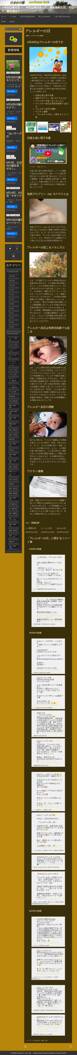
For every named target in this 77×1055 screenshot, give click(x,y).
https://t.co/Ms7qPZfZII (47, 761)
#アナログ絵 (46, 1028)
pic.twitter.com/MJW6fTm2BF (48, 807)
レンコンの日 (46, 528)
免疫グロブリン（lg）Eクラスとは (50, 98)
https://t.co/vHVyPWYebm (47, 972)
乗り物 (11, 396)
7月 (10, 317)
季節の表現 (12, 424)
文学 (10, 450)
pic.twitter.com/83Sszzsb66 (47, 705)
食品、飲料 (12, 546)
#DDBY (58, 741)
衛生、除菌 (12, 513)
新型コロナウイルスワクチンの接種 (49, 500)
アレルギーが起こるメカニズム (49, 101)
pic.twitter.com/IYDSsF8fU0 (48, 1007)
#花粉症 (41, 616)
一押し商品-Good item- (62, 16)
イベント (11, 344)
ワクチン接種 (41, 111)
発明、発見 (12, 488)
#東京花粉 (49, 616)
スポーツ (11, 369)
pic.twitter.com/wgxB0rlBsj (47, 899)
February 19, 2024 (55, 945)
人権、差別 (12, 401)
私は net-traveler (44, 16)
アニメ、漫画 (13, 338)
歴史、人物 (12, 461)
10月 (10, 276)
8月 (8, 72)
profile (3, 21)
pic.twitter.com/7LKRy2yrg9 (47, 670)
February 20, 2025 (37, 869)
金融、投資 (12, 530)
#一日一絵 (55, 1026)
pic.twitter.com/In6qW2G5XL (48, 943)
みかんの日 (61, 528)
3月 (10, 299)
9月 (10, 327)
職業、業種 (12, 493)
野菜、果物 (12, 524)
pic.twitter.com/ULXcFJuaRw (48, 974)
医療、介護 (12, 418)
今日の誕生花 (15, 72)
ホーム (3, 16)
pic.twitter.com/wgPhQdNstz (48, 763)
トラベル (11, 374)
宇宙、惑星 (12, 430)
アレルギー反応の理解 (45, 109)
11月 (8, 156)
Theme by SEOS (61, 1053)
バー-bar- (13, 16)
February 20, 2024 (57, 1034)
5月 (10, 308)
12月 (10, 285)
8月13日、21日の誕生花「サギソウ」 (18, 194)
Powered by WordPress (49, 1053)
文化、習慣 (12, 444)
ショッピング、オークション (13, 363)
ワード (9, 127)
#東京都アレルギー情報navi (49, 617)
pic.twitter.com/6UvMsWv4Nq (50, 733)
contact (11, 21)
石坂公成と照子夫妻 (44, 95)
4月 (10, 304)
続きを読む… (12, 91)
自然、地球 (12, 498)
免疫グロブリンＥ (51, 291)
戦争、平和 (12, 434)
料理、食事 (12, 454)
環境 (10, 484)
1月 (10, 290)
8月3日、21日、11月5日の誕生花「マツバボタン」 (18, 165)
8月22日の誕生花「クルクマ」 (18, 106)
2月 (10, 294)
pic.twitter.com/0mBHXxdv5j (52, 621)
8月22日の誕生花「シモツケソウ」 (18, 79)
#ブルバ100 (47, 805)
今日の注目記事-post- (27, 16)
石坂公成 (56, 75)
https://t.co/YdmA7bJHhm (47, 614)
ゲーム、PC (12, 355)
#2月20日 (55, 1028)
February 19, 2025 (56, 673)
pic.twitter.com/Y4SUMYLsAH (51, 848)
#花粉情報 (42, 600)
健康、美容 (45, 1040)
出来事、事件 (13, 411)
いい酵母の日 (30, 528)
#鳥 (49, 1026)
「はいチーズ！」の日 (17, 135)
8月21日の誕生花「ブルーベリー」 (18, 221)
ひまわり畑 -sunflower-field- (29, 2)
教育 (10, 439)
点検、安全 (12, 479)
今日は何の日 (36, 1040)
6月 (10, 313)
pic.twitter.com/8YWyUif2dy (47, 1031)
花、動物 (11, 504)
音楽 (10, 541)
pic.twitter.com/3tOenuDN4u (50, 864)
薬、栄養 (11, 508)
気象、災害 (12, 467)
